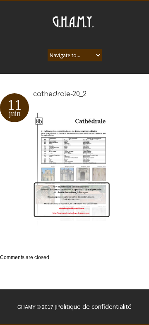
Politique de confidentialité (94, 306)
